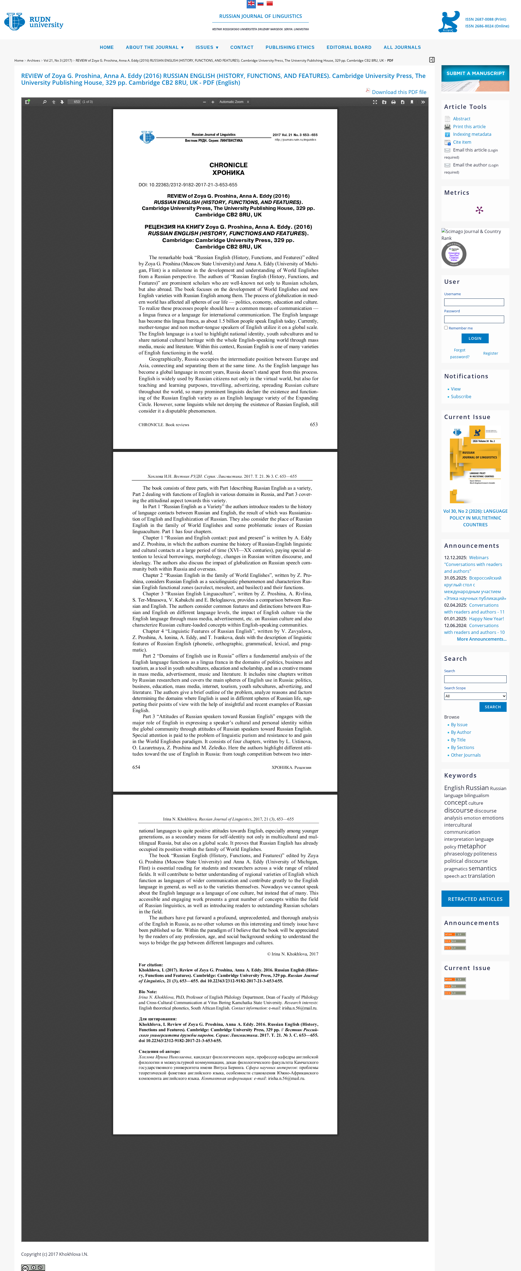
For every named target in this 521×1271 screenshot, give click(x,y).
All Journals (402, 47)
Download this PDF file (399, 92)
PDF (390, 60)
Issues (205, 47)
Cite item (462, 142)
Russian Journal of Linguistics (260, 22)
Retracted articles (475, 899)
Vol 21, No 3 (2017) (58, 60)
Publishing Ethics (290, 47)
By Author (461, 732)
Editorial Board (349, 47)
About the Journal (152, 47)
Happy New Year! (486, 619)
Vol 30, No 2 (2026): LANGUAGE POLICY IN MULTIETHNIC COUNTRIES (475, 518)
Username (452, 293)
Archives (33, 60)
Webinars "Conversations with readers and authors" (473, 564)
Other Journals (466, 755)
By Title (458, 740)
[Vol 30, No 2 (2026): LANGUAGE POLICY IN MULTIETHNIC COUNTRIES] (475, 502)
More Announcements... (482, 639)
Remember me (461, 328)
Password (452, 311)
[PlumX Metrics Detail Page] (479, 210)
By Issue (459, 725)
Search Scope (455, 687)
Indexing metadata (472, 134)
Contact (242, 47)
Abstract (462, 119)
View (455, 389)
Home (107, 47)
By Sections (462, 747)
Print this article (469, 127)
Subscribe (461, 396)
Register (490, 353)
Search (449, 670)
